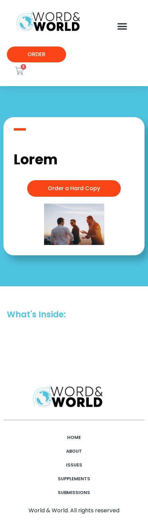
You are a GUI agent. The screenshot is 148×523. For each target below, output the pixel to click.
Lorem (35, 159)
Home (74, 437)
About (74, 451)
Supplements (74, 478)
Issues (74, 465)
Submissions (74, 492)
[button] (122, 26)
